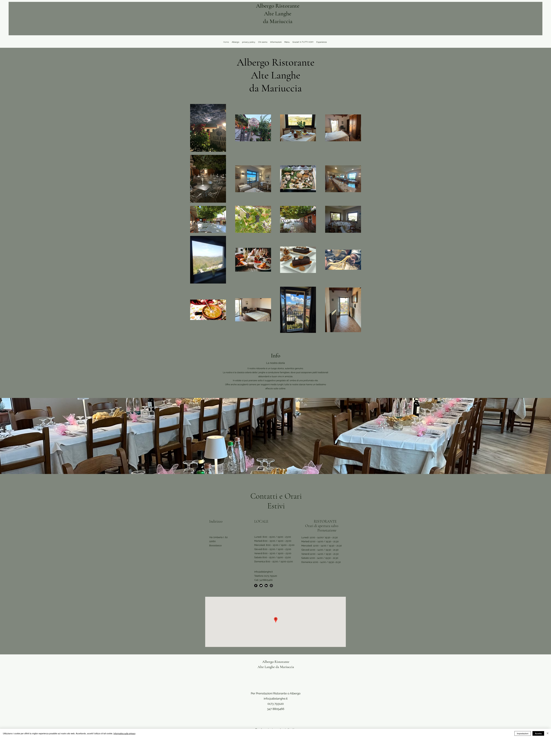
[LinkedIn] (266, 585)
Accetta (538, 733)
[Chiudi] (547, 733)
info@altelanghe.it (263, 571)
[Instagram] (271, 585)
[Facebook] (255, 585)
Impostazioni (522, 733)
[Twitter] (261, 585)
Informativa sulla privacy (124, 733)
